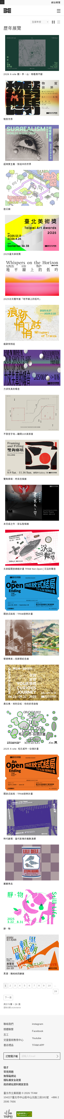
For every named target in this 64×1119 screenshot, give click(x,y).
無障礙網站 (10, 1076)
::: (2, 2)
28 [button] (56, 991)
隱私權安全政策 (12, 1080)
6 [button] (30, 985)
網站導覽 (55, 3)
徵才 (6, 1067)
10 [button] (50, 985)
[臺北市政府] (8, 1114)
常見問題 (9, 1071)
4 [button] (20, 985)
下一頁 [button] (8, 997)
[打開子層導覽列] (58, 10)
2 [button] (10, 985)
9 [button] (44, 985)
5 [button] (25, 985)
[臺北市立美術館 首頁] (7, 10)
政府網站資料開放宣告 (16, 1084)
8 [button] (39, 985)
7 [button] (34, 985)
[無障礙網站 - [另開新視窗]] (24, 1114)
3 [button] (15, 985)
